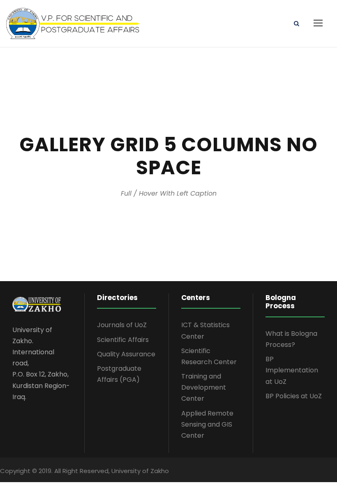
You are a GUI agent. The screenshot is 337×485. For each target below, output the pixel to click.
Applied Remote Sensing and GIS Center (207, 424)
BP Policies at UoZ (293, 396)
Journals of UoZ (122, 325)
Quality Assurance (126, 354)
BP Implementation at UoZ (291, 370)
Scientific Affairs (123, 339)
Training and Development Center (203, 387)
